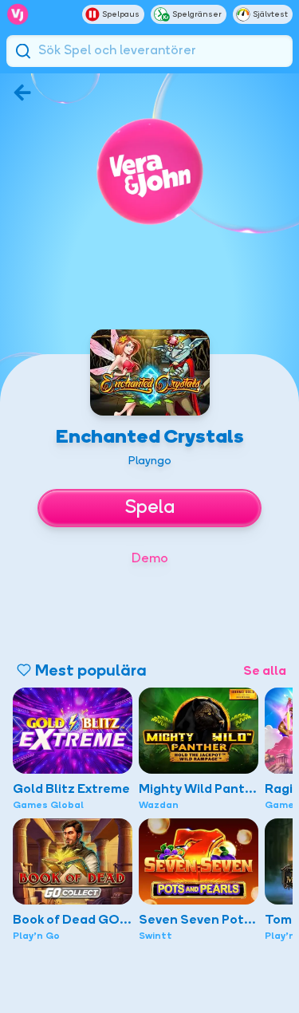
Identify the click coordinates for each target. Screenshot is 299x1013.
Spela (150, 508)
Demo (150, 559)
